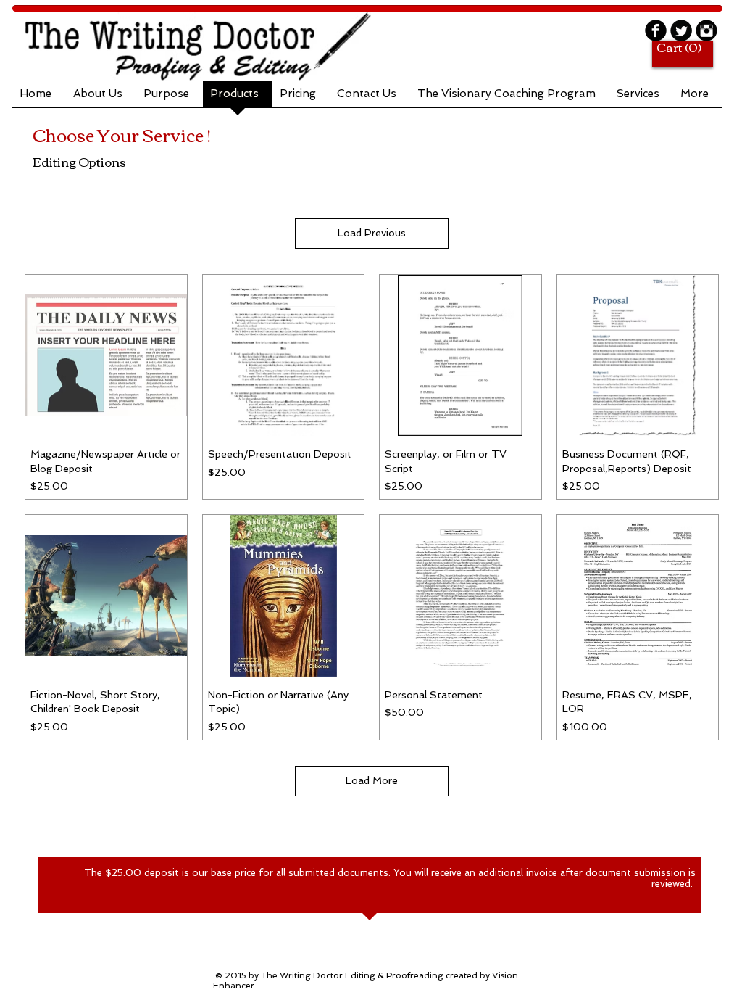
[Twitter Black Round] (681, 30)
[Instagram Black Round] (706, 30)
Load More (372, 780)
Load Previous (372, 233)
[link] (676, 48)
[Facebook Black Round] (656, 30)
